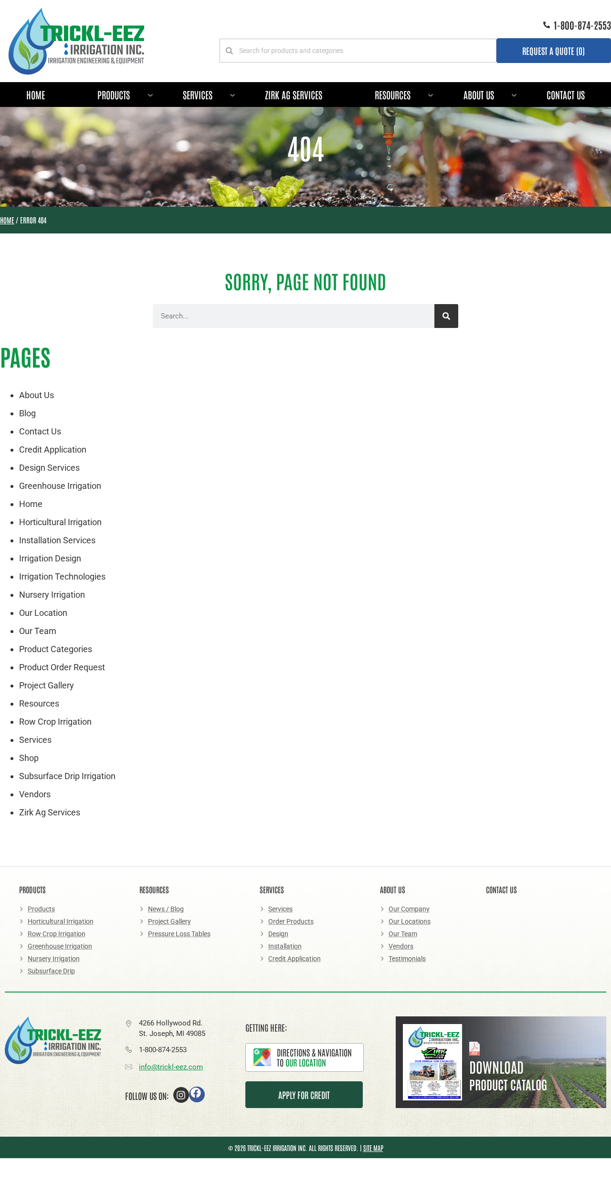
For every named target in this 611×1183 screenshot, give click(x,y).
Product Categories (55, 649)
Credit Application (52, 449)
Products (113, 94)
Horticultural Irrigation (60, 522)
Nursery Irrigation (52, 595)
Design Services (49, 468)
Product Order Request (62, 667)
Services (197, 94)
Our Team (37, 631)
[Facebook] (197, 1094)
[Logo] (76, 41)
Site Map (373, 1147)
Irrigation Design (50, 558)
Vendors (35, 794)
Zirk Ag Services (293, 94)
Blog (27, 413)
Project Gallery (46, 685)
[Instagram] (181, 1095)
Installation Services (57, 540)
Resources (393, 94)
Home (35, 94)
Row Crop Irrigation (55, 722)
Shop (29, 758)
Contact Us (566, 94)
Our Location (43, 613)
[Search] (446, 316)
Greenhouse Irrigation (60, 486)
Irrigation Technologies (62, 576)
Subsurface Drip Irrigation (67, 776)
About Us (479, 94)
